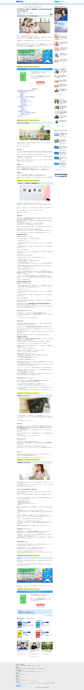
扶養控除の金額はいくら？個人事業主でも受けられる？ (26, 611)
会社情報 (17, 677)
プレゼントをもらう (37, 665)
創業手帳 (20, 668)
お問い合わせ (23, 680)
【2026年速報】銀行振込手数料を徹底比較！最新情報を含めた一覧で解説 (63, 43)
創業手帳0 (17, 668)
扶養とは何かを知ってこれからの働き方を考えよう (27, 90)
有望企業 (60, 160)
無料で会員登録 (57, 1)
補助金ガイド (24, 668)
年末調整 (24, 12)
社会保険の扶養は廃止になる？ (24, 114)
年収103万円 (22, 107)
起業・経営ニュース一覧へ (34, 656)
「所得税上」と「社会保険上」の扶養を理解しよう (27, 96)
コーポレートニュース (22, 677)
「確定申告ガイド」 (42, 43)
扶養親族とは (22, 94)
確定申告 (31, 12)
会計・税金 (19, 12)
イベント (60, 166)
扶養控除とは (22, 95)
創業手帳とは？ (18, 665)
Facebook (18, 674)
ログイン (66, 1)
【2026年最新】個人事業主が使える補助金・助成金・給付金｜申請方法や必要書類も (63, 48)
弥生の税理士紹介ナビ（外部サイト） (35, 671)
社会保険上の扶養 (22, 102)
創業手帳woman (34, 668)
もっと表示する (64, 66)
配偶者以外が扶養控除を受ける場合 (25, 100)
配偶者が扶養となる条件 (24, 99)
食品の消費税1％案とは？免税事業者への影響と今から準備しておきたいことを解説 (63, 60)
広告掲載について (18, 680)
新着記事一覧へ (60, 94)
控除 (27, 12)
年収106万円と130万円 (23, 108)
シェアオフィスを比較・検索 (25, 671)
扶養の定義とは (22, 93)
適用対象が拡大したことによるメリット (25, 113)
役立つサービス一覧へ (60, 125)
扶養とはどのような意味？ (23, 91)
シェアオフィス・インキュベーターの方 (31, 680)
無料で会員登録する (23, 665)
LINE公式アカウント (23, 674)
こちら (43, 84)
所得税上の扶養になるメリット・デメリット (26, 101)
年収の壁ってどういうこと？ (23, 106)
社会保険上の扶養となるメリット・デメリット (26, 105)
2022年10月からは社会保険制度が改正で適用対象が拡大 (28, 112)
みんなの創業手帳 (18, 671)
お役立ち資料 (61, 1)
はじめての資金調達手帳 (40, 668)
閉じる (37, 88)
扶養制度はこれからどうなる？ (24, 111)
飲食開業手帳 (29, 668)
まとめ (20, 116)
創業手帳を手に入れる (30, 665)
